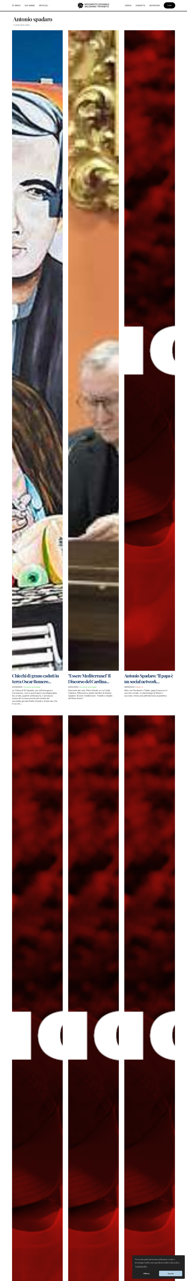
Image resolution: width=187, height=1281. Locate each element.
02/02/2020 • (74, 687)
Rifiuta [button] (146, 1273)
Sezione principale (32, 687)
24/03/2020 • (18, 687)
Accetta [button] (170, 1273)
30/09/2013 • (130, 687)
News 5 (139, 687)
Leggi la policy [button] (141, 1266)
